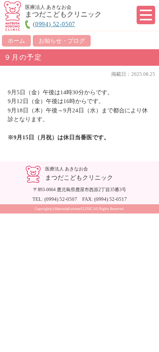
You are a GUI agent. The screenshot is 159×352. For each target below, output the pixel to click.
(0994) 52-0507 (54, 24)
